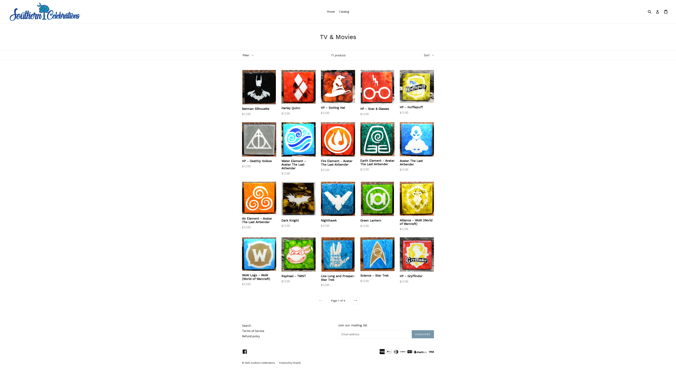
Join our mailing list (352, 325)
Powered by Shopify (290, 362)
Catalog (344, 12)
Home (331, 12)
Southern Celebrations (263, 362)
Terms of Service (253, 331)
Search (246, 326)
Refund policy (251, 336)
